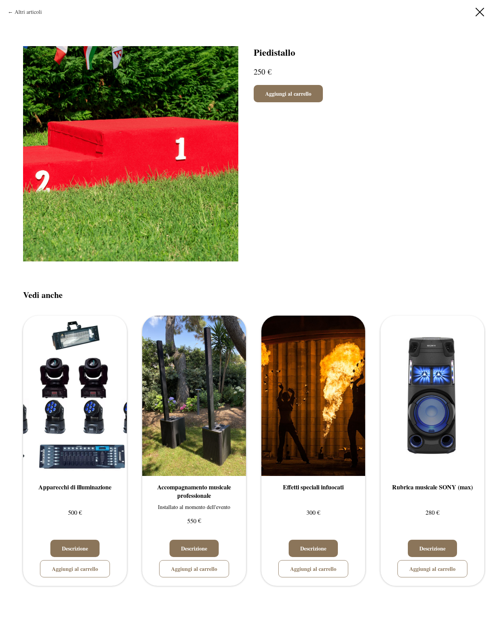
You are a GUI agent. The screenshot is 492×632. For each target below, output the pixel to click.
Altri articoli (28, 11)
